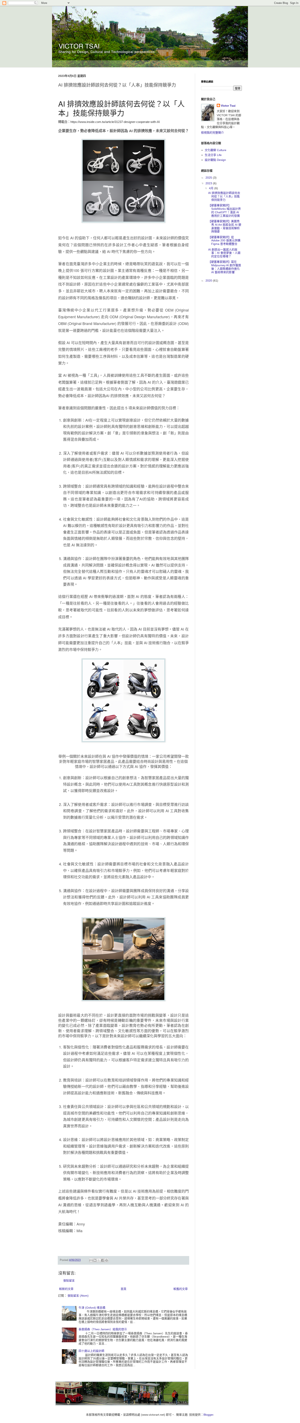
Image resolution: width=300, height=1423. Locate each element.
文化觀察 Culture (215, 150)
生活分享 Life (213, 155)
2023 (209, 183)
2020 (209, 280)
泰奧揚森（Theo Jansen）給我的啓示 (103, 1329)
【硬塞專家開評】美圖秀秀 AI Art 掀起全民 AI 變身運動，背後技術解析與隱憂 (224, 226)
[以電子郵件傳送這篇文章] (91, 1260)
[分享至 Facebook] (103, 1260)
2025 (209, 177)
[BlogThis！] (95, 1260)
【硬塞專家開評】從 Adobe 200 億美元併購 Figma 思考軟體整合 (224, 240)
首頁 (123, 1288)
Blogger (208, 1414)
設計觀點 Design (215, 159)
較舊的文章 (180, 1288)
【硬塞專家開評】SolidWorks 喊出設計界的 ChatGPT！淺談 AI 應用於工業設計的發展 (224, 210)
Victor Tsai (228, 105)
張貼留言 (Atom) (78, 1295)
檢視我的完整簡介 (212, 132)
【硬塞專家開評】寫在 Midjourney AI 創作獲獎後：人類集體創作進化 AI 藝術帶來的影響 (224, 267)
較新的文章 (66, 1288)
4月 (211, 188)
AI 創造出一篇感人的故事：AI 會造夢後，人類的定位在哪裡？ (224, 253)
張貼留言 (69, 1280)
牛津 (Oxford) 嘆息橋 (92, 1307)
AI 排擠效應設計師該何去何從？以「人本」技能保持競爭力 (224, 196)
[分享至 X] (99, 1260)
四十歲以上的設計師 (91, 1350)
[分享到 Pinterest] (106, 1260)
